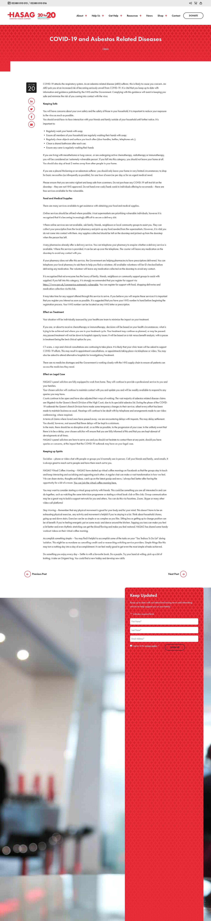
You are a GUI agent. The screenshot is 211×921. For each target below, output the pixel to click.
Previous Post (39, 574)
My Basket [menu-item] (200, 3)
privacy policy (151, 645)
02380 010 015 (19, 3)
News (106, 48)
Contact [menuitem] (176, 15)
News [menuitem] (149, 15)
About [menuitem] (80, 15)
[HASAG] (21, 15)
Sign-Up (174, 647)
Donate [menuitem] (193, 15)
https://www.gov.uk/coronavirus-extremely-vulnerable (70, 284)
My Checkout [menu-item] (195, 3)
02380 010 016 (38, 3)
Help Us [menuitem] (96, 15)
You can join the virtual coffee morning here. (95, 482)
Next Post (173, 574)
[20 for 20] (46, 15)
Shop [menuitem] (160, 15)
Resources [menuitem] (132, 15)
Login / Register (190, 3)
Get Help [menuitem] (113, 15)
